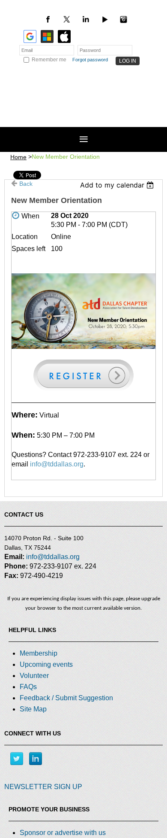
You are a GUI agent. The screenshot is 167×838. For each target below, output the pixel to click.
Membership (38, 653)
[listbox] (118, 185)
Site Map (33, 709)
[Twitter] (16, 758)
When (30, 216)
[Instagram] (123, 19)
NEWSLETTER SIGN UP (43, 786)
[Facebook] (48, 19)
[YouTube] (104, 19)
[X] (66, 19)
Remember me (49, 60)
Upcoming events (46, 664)
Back (26, 183)
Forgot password (90, 59)
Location (25, 236)
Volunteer (34, 675)
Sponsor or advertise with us (63, 832)
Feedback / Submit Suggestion (66, 698)
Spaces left (28, 248)
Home (18, 157)
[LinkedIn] (85, 19)
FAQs (28, 686)
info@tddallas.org (57, 464)
